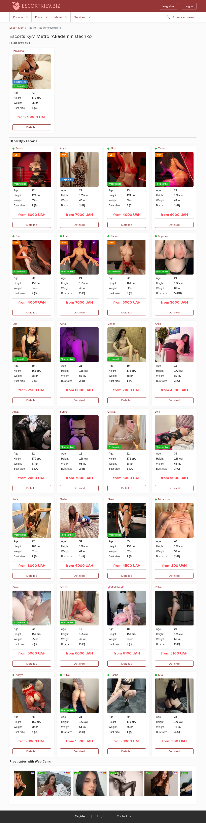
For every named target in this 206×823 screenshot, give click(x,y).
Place (38, 17)
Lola (14, 323)
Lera (157, 411)
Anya (63, 148)
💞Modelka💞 (115, 587)
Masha (111, 323)
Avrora (19, 148)
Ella (65, 236)
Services (79, 17)
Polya (158, 587)
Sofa (15, 499)
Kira (17, 236)
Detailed (31, 127)
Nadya (63, 499)
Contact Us (124, 816)
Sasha (63, 587)
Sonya (63, 411)
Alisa (113, 148)
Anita (158, 323)
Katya (113, 236)
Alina (63, 323)
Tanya (161, 148)
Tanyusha (18, 50)
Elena (110, 499)
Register (168, 6)
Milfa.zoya (163, 499)
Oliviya (111, 411)
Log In (189, 6)
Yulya (66, 674)
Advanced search (184, 17)
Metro (58, 17)
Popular (18, 17)
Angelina (162, 236)
